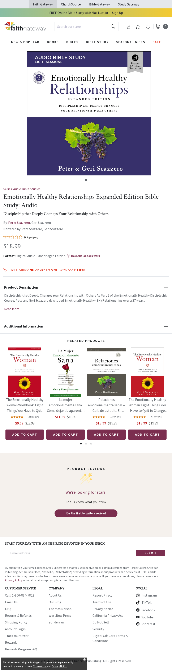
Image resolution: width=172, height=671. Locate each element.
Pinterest (148, 624)
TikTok (146, 602)
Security (98, 629)
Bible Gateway (99, 4)
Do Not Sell (101, 622)
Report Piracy (102, 595)
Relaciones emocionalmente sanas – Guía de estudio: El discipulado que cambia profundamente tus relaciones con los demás (106, 405)
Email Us (11, 602)
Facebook (148, 610)
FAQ (8, 609)
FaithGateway (43, 4)
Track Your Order (17, 636)
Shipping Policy (16, 622)
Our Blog (55, 602)
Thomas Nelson (60, 609)
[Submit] (113, 26)
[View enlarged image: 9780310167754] (89, 113)
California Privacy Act (108, 615)
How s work (85, 256)
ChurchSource (71, 4)
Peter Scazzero (19, 222)
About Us (55, 595)
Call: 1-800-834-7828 (19, 595)
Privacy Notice (103, 609)
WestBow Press (60, 615)
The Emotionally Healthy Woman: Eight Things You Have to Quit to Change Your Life (147, 405)
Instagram (149, 595)
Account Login (15, 629)
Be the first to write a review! (86, 513)
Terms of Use (102, 602)
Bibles (72, 42)
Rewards (11, 642)
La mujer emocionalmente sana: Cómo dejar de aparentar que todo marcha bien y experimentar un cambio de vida (65, 405)
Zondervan (56, 622)
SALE (157, 42)
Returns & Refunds (18, 615)
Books (53, 42)
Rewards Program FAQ (21, 649)
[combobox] (87, 26)
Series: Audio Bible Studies (21, 189)
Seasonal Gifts (130, 42)
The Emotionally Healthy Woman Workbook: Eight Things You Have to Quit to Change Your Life (24, 405)
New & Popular (25, 42)
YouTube (148, 617)
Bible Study (97, 42)
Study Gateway (128, 4)
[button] (86, 180)
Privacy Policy (13, 580)
